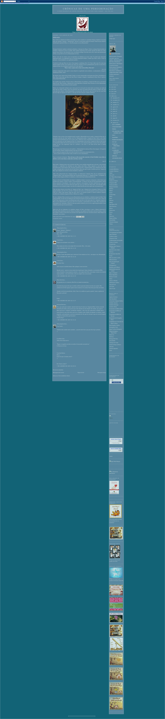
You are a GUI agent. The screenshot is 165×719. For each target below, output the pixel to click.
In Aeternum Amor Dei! (114, 254)
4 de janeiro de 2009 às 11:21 (66, 236)
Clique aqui (112, 38)
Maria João (59, 280)
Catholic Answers (113, 303)
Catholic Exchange (113, 305)
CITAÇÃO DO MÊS (116, 127)
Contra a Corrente (113, 242)
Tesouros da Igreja (113, 222)
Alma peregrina (60, 228)
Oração (111, 202)
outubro (115, 102)
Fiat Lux (111, 252)
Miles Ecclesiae (113, 259)
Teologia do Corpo (113, 342)
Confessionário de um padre (115, 240)
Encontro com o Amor (114, 250)
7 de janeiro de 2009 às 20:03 (66, 366)
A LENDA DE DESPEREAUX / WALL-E (116, 151)
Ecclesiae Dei (60, 304)
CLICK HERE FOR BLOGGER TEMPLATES (9, 3)
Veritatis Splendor (113, 348)
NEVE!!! (114, 148)
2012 (112, 89)
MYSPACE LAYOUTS (24, 3)
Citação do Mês (113, 183)
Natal (60, 218)
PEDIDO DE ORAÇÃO (117, 139)
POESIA (114, 129)
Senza (110, 278)
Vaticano (111, 346)
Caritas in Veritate (113, 181)
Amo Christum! (113, 234)
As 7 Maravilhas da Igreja (115, 177)
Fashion (111, 418)
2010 (112, 94)
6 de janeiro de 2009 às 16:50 (66, 256)
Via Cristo (111, 286)
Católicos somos (113, 236)
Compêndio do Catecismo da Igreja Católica (116, 322)
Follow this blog (116, 382)
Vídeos (111, 224)
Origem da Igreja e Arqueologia (113, 332)
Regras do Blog (113, 218)
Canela (58, 240)
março (114, 118)
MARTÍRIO (115, 137)
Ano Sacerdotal (113, 299)
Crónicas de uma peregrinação (88, 8)
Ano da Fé (111, 175)
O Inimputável (112, 265)
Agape (110, 173)
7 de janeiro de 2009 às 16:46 (66, 320)
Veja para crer (112, 284)
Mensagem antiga (102, 372)
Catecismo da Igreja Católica (116, 301)
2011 (112, 91)
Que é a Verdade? (113, 273)
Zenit (110, 350)
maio (114, 113)
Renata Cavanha (113, 276)
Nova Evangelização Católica (114, 262)
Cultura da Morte (113, 185)
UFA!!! (113, 135)
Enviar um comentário (58, 370)
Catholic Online (113, 307)
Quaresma (111, 216)
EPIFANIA (56, 37)
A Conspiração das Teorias (115, 232)
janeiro (114, 122)
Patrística (111, 336)
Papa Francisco (112, 206)
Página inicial (81, 372)
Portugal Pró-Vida (113, 338)
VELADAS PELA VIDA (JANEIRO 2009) (117, 132)
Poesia (110, 212)
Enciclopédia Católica (114, 325)
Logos (110, 192)
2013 (112, 87)
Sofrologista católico (114, 282)
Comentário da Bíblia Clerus (116, 308)
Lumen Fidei (112, 194)
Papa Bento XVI (113, 204)
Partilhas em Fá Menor (114, 267)
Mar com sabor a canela (114, 257)
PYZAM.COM (161, 3)
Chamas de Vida (113, 238)
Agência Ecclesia (113, 297)
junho (114, 111)
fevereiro (115, 120)
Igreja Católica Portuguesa (115, 329)
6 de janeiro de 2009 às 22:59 (66, 276)
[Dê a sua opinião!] (78, 217)
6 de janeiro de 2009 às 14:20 (66, 248)
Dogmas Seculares (113, 186)
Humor (111, 190)
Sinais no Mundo (113, 280)
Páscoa (111, 208)
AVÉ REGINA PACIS (117, 158)
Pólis (110, 214)
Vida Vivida (112, 288)
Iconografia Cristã (113, 327)
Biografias (111, 179)
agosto (114, 107)
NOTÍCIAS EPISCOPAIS (116, 145)
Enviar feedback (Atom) (64, 376)
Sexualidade (112, 220)
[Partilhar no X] (80, 217)
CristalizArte (112, 244)
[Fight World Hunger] (114, 461)
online (110, 456)
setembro (115, 104)
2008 (112, 161)
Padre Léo (111, 335)
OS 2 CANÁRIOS (116, 124)
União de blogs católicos (115, 344)
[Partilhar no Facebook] (82, 217)
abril (114, 116)
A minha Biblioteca (114, 169)
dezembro (115, 98)
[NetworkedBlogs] (116, 380)
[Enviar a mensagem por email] (77, 217)
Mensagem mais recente (58, 372)
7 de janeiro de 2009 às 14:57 (66, 300)
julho (114, 109)
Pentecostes (112, 210)
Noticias (111, 200)
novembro (115, 100)
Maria (110, 196)
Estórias (111, 188)
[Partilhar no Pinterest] (83, 217)
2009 (112, 96)
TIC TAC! (114, 142)
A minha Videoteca (113, 171)
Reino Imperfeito (113, 274)
